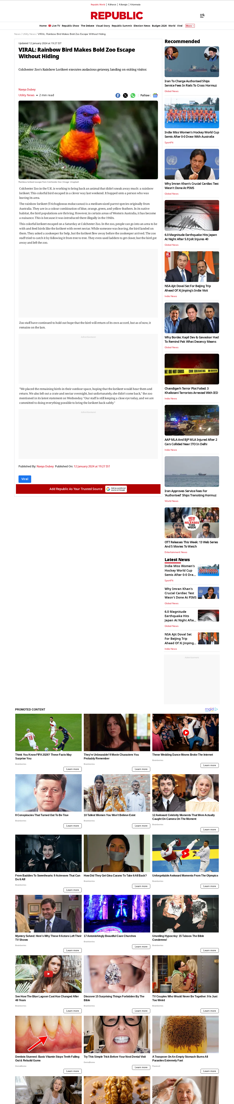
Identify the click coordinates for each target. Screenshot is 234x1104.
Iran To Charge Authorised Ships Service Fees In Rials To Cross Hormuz (191, 83)
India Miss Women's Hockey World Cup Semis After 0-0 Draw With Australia (192, 134)
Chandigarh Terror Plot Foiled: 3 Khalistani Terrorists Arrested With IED (191, 390)
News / (18, 34)
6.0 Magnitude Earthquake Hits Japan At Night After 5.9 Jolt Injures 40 (191, 237)
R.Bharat (112, 4)
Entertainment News (176, 552)
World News (171, 501)
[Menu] (201, 15)
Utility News (26, 95)
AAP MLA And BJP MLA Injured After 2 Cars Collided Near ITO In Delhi (191, 441)
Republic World (98, 4)
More (189, 25)
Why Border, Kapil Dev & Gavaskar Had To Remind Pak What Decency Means (192, 339)
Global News (171, 91)
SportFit (169, 142)
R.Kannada (135, 4)
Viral (24, 479)
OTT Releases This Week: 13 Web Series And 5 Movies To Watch (191, 544)
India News (171, 296)
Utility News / (30, 34)
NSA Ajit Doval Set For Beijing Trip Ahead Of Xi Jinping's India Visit (188, 288)
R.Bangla (123, 4)
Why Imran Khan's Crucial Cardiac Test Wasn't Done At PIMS (191, 185)
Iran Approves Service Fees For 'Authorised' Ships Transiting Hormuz (190, 493)
